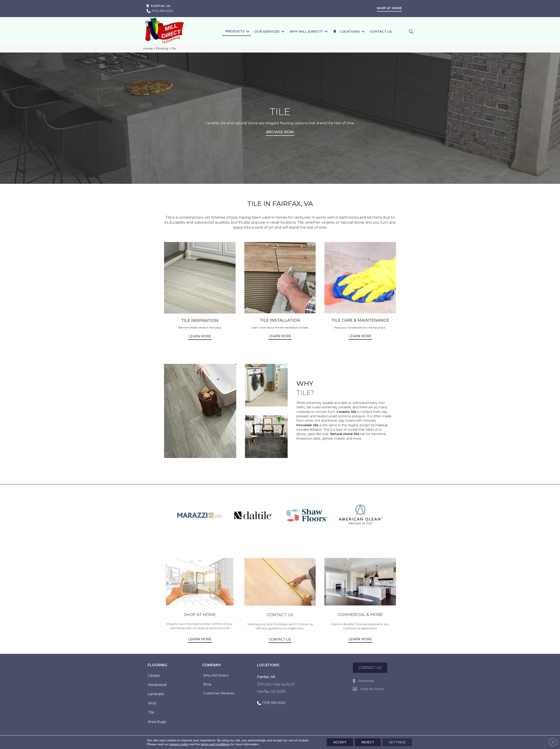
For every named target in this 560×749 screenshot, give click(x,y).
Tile (151, 712)
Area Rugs (157, 722)
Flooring (162, 48)
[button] (248, 31)
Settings (397, 742)
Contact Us (381, 31)
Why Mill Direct (216, 675)
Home (148, 48)
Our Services (267, 31)
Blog (207, 684)
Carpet (154, 676)
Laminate (156, 694)
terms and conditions (215, 744)
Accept (339, 742)
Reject (367, 742)
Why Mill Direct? (306, 31)
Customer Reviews (218, 693)
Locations (349, 31)
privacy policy (179, 744)
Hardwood (157, 685)
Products (235, 31)
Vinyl (152, 703)
